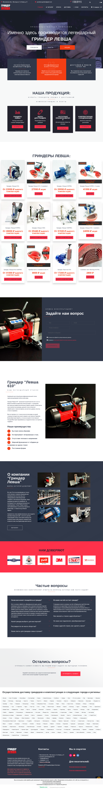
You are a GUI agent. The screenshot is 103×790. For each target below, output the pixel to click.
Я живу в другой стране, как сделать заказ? (69, 626)
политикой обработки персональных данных (65, 340)
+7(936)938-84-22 (44, 758)
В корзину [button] (38, 193)
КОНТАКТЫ (84, 7)
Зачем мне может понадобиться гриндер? (26, 600)
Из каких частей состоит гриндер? (65, 600)
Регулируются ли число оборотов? (23, 626)
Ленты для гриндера (40, 117)
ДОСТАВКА (67, 7)
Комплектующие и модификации (85, 117)
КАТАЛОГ (50, 7)
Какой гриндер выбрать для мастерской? (26, 621)
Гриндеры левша (17, 117)
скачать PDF (41, 767)
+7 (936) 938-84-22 (77, 1)
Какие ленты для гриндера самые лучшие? (26, 631)
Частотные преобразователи (63, 118)
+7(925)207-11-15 (44, 760)
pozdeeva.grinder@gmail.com (47, 756)
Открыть (17, 126)
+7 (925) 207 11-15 (77, 2)
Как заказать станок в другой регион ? (67, 616)
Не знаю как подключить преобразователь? (69, 621)
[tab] (30, 600)
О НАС (76, 7)
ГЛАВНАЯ (40, 7)
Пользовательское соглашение (57, 787)
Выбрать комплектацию (13, 195)
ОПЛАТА (58, 7)
